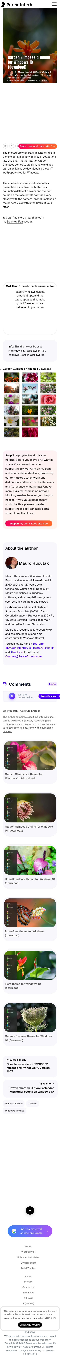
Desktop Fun (15, 221)
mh (43, 1350)
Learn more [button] (50, 1317)
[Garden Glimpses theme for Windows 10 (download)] (30, 807)
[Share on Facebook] (17, 146)
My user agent (28, 1262)
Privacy (28, 1281)
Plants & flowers (14, 1103)
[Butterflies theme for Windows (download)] (30, 912)
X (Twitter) (28, 1303)
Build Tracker (28, 1268)
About (28, 1276)
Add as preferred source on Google (31, 1231)
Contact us (28, 1287)
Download (44, 368)
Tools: (28, 1246)
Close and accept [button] (30, 1325)
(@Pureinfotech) (42, 72)
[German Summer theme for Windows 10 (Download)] (30, 1017)
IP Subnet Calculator (28, 1257)
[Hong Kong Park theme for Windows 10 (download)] (30, 860)
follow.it (28, 1298)
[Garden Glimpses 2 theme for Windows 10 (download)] (30, 755)
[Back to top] (30, 1210)
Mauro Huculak (25, 72)
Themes (32, 1103)
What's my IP (28, 1251)
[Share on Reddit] (5, 146)
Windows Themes (14, 1110)
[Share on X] (11, 146)
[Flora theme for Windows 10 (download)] (30, 965)
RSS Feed (28, 1292)
